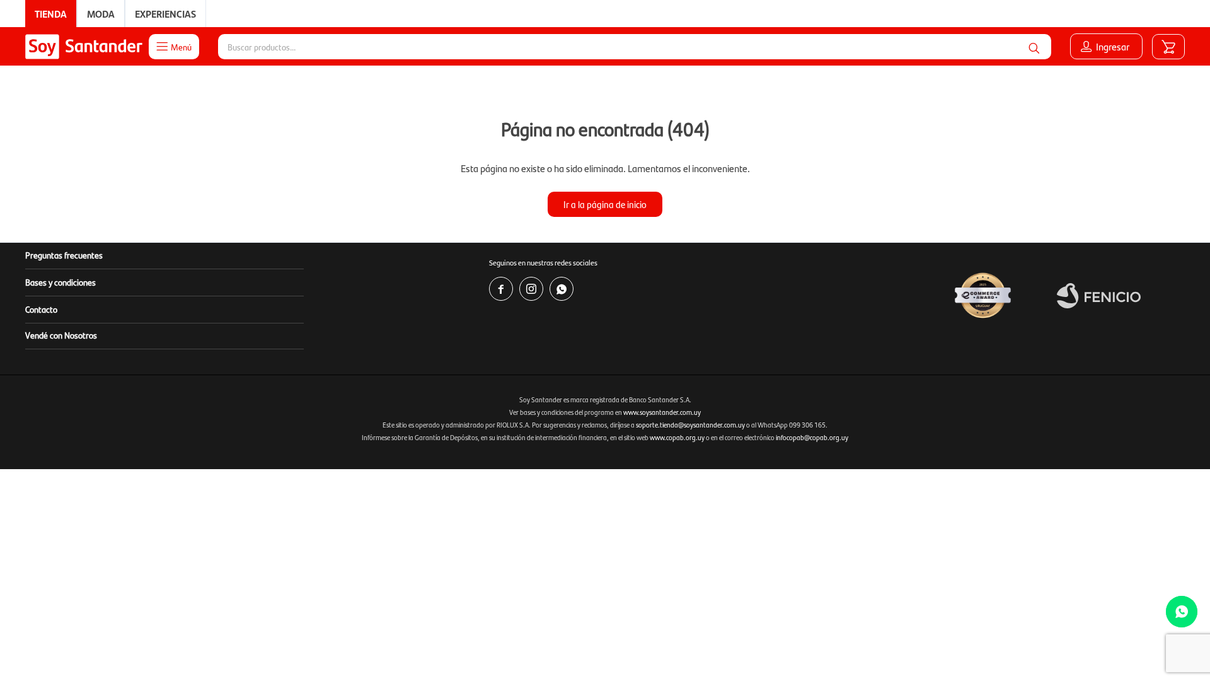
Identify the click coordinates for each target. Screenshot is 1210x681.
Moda (101, 13)
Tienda (51, 13)
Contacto (41, 309)
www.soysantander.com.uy (662, 412)
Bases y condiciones (60, 282)
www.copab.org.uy (677, 437)
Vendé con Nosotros (61, 335)
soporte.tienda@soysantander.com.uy (690, 424)
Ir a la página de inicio (605, 204)
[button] (1034, 46)
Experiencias (165, 13)
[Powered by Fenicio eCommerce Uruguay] (1099, 295)
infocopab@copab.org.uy (812, 437)
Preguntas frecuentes (64, 254)
